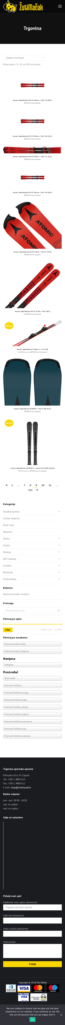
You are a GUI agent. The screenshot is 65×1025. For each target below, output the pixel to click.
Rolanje (7, 552)
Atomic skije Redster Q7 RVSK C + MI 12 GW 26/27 (32, 409)
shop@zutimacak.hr (21, 787)
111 (30, 489)
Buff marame (9, 558)
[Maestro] (53, 991)
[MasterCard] (38, 991)
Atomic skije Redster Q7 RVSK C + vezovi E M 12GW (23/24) (32, 468)
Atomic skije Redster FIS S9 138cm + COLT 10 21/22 (32, 136)
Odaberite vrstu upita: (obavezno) (20, 902)
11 (50, 485)
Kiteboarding (9, 579)
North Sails (8, 525)
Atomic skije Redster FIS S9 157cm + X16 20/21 (32, 311)
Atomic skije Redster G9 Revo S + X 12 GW (32, 349)
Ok (32, 1019)
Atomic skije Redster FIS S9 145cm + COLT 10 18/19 (32, 192)
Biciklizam (8, 572)
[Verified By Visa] (23, 1000)
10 (42, 485)
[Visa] (24, 991)
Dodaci (6, 545)
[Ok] (61, 1014)
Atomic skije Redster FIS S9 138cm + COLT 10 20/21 (32, 100)
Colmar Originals (11, 518)
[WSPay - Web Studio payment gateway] (39, 1000)
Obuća (6, 538)
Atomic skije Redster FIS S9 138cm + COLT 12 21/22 (32, 157)
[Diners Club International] (11, 991)
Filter (7, 630)
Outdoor (7, 565)
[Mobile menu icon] (60, 6)
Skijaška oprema (11, 511)
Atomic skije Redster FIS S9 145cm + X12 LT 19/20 (32, 252)
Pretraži (58, 610)
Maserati (7, 531)
